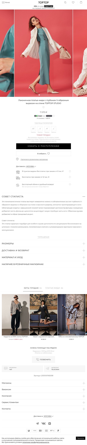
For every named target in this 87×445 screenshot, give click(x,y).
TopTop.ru (43, 2)
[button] (39, 95)
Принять (80, 438)
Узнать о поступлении (43, 146)
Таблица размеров (44, 123)
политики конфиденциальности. (35, 442)
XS (33, 129)
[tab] (33, 289)
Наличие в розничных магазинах (34, 159)
